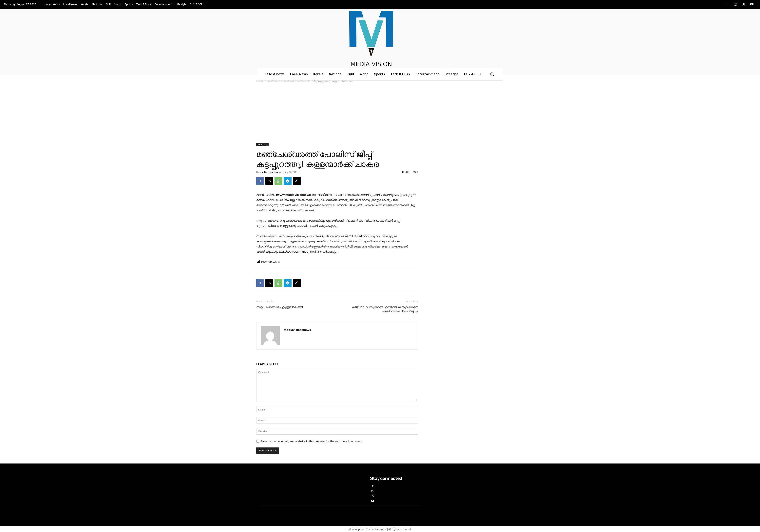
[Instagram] (735, 4)
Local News (273, 81)
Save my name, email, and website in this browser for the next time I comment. (311, 441)
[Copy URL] (297, 181)
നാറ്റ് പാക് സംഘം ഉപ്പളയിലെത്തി (279, 307)
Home (259, 81)
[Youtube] (752, 4)
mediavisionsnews (270, 171)
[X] (744, 4)
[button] (492, 74)
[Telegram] (288, 181)
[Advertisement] (380, 113)
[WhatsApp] (278, 181)
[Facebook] (727, 4)
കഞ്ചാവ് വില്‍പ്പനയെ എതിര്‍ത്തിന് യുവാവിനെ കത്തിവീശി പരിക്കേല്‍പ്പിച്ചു (385, 309)
